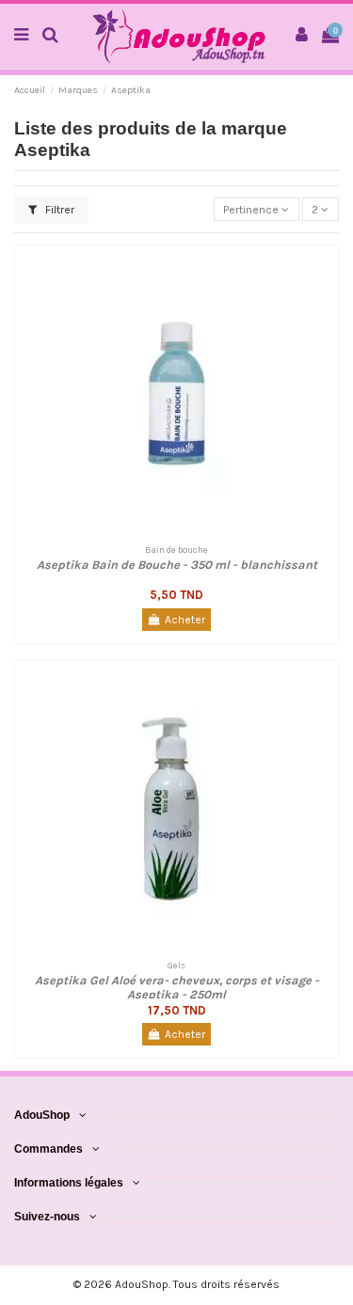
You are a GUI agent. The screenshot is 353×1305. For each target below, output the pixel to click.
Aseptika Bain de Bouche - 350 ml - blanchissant (177, 565)
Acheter (185, 619)
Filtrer (58, 209)
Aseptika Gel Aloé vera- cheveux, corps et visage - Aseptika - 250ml (177, 987)
